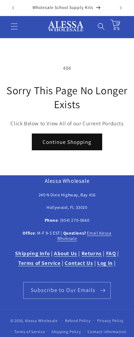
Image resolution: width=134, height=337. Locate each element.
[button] (14, 26)
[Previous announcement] (13, 8)
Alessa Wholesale (41, 320)
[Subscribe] (102, 290)
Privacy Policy (110, 320)
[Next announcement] (121, 8)
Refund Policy (77, 320)
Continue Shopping (67, 142)
